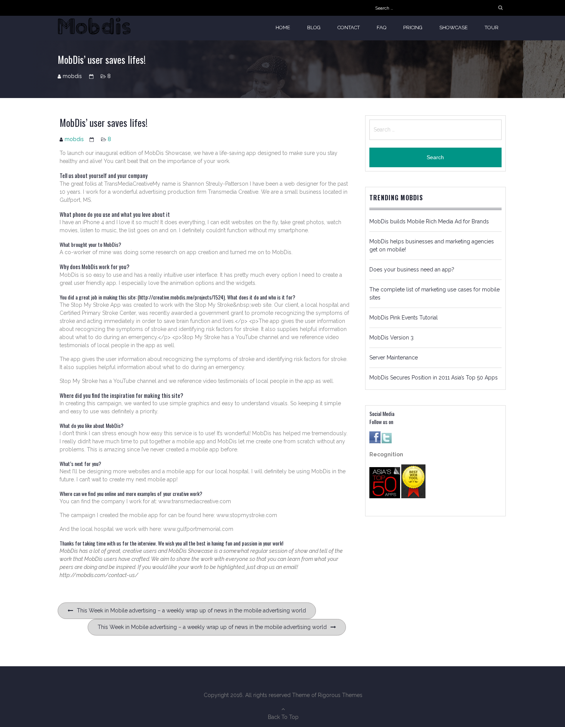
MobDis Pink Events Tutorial (403, 317)
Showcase (453, 27)
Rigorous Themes (340, 695)
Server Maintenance (393, 357)
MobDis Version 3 (391, 337)
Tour (492, 27)
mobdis (72, 76)
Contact (348, 27)
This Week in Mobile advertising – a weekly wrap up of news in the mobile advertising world (191, 610)
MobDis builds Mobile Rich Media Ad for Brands (429, 221)
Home (283, 27)
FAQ (381, 27)
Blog (314, 27)
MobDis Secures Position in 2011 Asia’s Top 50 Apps (433, 377)
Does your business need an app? (411, 269)
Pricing (412, 27)
